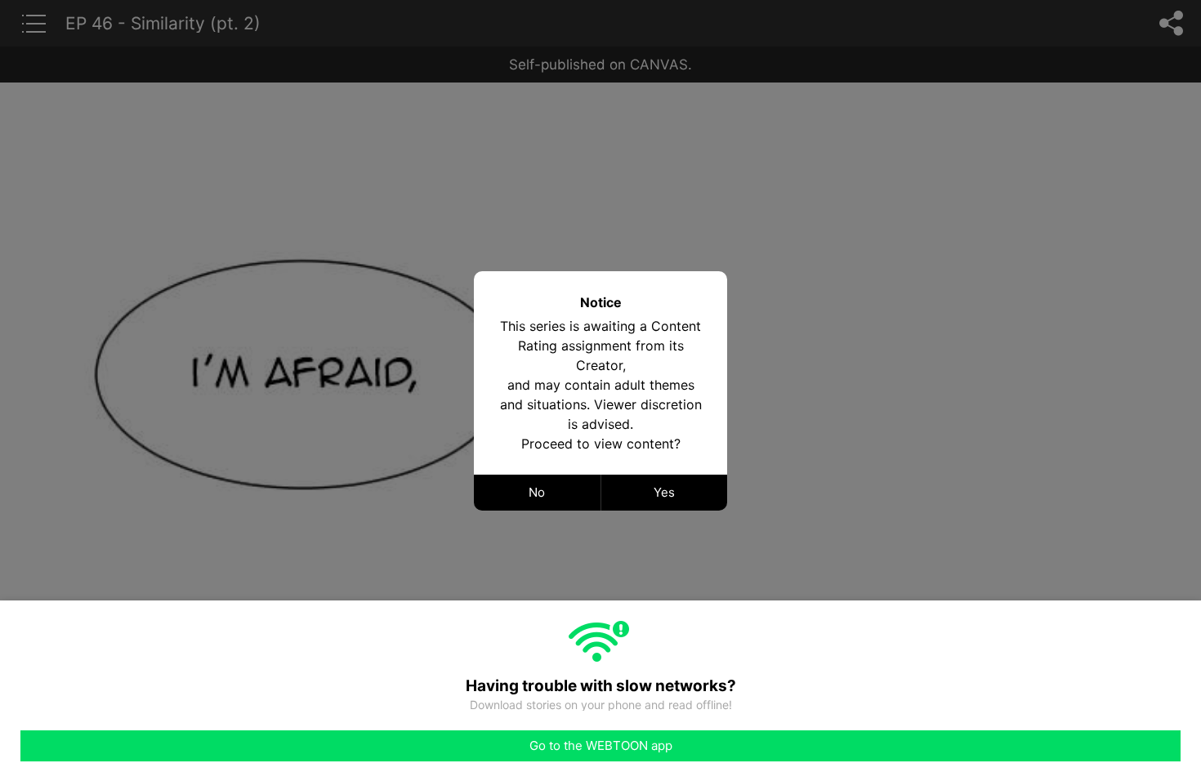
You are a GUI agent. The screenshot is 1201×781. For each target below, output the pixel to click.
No (537, 492)
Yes (664, 492)
